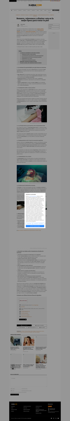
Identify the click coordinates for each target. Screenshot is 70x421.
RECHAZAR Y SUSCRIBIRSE (38, 223)
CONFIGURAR (29, 223)
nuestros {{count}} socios (33, 196)
